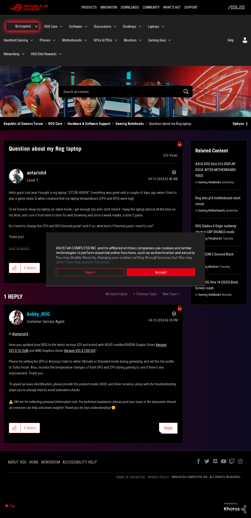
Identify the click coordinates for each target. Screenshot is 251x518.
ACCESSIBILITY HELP (80, 462)
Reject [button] (90, 272)
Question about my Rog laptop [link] (170, 124)
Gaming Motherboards (211, 210)
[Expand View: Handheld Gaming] (31, 40)
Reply (168, 428)
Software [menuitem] (75, 26)
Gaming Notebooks (129, 124)
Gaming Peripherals (210, 238)
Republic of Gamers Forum (23, 124)
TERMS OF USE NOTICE (130, 477)
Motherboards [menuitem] (72, 40)
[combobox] (125, 91)
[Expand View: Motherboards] (85, 40)
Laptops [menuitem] (153, 26)
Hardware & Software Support (88, 124)
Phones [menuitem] (45, 40)
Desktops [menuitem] (129, 26)
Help (231, 40)
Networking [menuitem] (11, 54)
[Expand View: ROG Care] (61, 26)
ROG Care (55, 124)
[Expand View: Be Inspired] (36, 26)
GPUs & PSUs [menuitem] (103, 40)
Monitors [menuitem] (130, 40)
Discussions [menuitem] (102, 26)
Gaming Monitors (208, 266)
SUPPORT (191, 7)
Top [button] (12, 506)
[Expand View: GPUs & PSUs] (115, 40)
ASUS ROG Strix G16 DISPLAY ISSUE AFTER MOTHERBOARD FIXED (215, 170)
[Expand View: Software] (85, 26)
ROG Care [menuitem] (50, 26)
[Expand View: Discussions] (115, 26)
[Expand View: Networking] (23, 54)
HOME (33, 462)
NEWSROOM (50, 462)
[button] (15, 268)
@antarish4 (20, 334)
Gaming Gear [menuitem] (157, 40)
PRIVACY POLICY (158, 477)
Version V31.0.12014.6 (79, 351)
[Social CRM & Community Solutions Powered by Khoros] (235, 507)
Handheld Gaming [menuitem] (16, 40)
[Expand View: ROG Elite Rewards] (60, 54)
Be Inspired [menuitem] (23, 26)
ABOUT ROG (17, 462)
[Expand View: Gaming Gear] (169, 40)
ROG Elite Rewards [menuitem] (44, 54)
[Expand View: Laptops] (163, 26)
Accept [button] (161, 272)
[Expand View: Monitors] (140, 40)
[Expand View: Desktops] (140, 26)
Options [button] (238, 124)
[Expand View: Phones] (54, 40)
